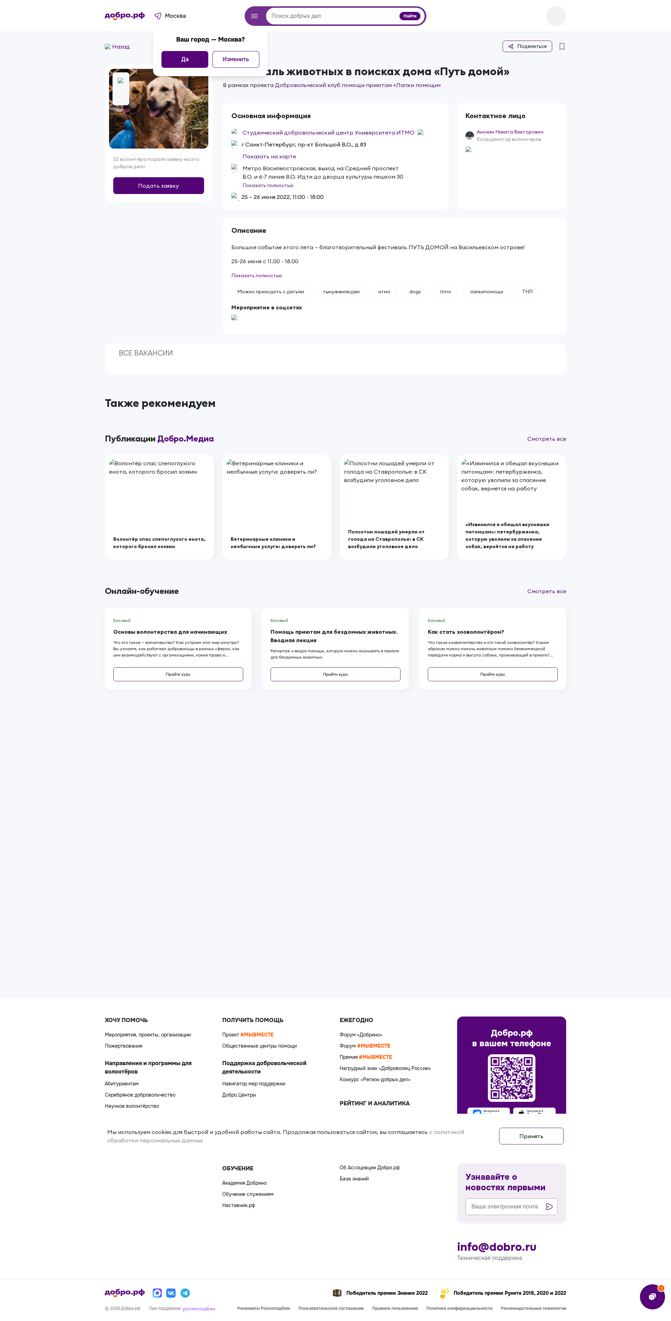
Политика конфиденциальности (459, 1308)
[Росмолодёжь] (199, 1308)
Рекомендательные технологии (533, 1308)
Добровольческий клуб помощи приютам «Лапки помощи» (358, 84)
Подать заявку (158, 185)
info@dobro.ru (496, 1247)
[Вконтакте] (171, 1293)
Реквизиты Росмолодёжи (263, 1308)
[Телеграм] (185, 1293)
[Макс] (157, 1293)
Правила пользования (395, 1308)
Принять (531, 1136)
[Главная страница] (125, 16)
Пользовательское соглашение (331, 1308)
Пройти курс (178, 674)
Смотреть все (546, 438)
